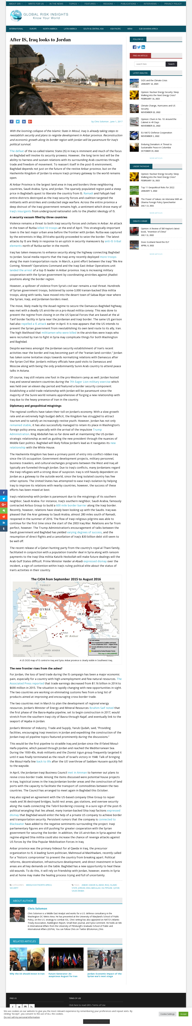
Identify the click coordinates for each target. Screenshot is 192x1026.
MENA (130, 28)
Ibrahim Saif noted (101, 708)
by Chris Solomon (100, 121)
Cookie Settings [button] (167, 1014)
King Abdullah (93, 888)
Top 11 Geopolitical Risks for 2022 (157, 187)
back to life (43, 761)
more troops (108, 257)
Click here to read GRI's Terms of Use (87, 1005)
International (16, 28)
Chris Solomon (37, 908)
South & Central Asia (93, 28)
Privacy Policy (173, 4)
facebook (13, 1007)
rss (32, 1007)
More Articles (156, 158)
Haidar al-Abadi (96, 885)
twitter (19, 1007)
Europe (33, 28)
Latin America (70, 28)
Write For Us (36, 4)
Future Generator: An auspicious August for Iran (63, 975)
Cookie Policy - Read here (96, 1021)
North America (50, 28)
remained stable (20, 425)
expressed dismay (95, 561)
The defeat (17, 151)
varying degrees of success (84, 532)
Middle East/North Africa (39, 885)
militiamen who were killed (59, 332)
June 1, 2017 (116, 121)
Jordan (81, 888)
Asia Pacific (115, 28)
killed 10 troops (47, 228)
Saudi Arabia (78, 890)
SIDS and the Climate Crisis (154, 80)
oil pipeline (106, 888)
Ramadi (88, 193)
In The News (56, 4)
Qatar (116, 888)
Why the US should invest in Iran (27, 973)
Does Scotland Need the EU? (155, 242)
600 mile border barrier (71, 505)
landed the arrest (21, 270)
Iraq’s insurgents (20, 211)
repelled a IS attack (33, 324)
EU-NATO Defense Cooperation (156, 132)
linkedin (25, 1007)
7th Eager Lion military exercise (90, 381)
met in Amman (77, 772)
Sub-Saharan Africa (148, 28)
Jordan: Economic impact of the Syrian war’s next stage (104, 975)
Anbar (85, 885)
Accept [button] (183, 1014)
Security (14, 888)
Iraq (107, 885)
